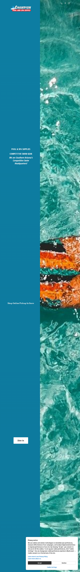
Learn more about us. (34, 559)
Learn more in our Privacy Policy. (38, 556)
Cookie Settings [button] (52, 567)
